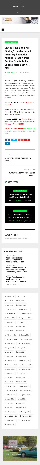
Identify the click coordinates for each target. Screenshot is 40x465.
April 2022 (10, 407)
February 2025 (11, 335)
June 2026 (10, 301)
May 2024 (21, 352)
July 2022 (23, 399)
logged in (14, 238)
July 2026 (23, 297)
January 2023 (25, 386)
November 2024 (27, 339)
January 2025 (25, 335)
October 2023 (11, 369)
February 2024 (11, 361)
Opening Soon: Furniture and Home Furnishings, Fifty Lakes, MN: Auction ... (16, 270)
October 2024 (11, 344)
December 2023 (12, 365)
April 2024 (10, 356)
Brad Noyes (11, 72)
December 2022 (12, 390)
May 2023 (21, 378)
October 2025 (11, 318)
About (15, 6)
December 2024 (12, 339)
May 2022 (21, 403)
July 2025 (23, 322)
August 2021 (10, 425)
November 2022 (27, 390)
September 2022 (26, 395)
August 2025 (10, 322)
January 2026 (25, 309)
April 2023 (10, 382)
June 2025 (10, 326)
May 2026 (21, 301)
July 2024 (23, 348)
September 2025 (26, 318)
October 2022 (11, 395)
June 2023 (10, 378)
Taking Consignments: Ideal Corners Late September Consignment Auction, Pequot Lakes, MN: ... (16, 281)
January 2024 (25, 361)
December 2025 (12, 314)
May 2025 (21, 326)
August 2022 (10, 399)
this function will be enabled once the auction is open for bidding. (20, 131)
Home (10, 2)
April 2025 (10, 331)
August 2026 (10, 297)
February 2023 (11, 386)
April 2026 (10, 305)
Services (29, 2)
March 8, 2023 (25, 72)
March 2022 (22, 407)
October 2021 (11, 420)
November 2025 (27, 314)
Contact (24, 6)
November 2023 (27, 365)
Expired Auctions (11, 42)
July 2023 (23, 373)
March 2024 (22, 356)
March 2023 (22, 382)
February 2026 (11, 309)
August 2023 (10, 373)
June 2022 (10, 403)
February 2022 (11, 412)
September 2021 (26, 420)
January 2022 (25, 412)
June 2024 (10, 352)
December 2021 (12, 416)
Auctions (18, 2)
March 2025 (22, 331)
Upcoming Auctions (12, 255)
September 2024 (26, 344)
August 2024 (10, 348)
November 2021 (27, 416)
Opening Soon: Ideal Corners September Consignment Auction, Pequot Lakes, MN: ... (15, 261)
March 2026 (22, 305)
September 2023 (26, 369)
